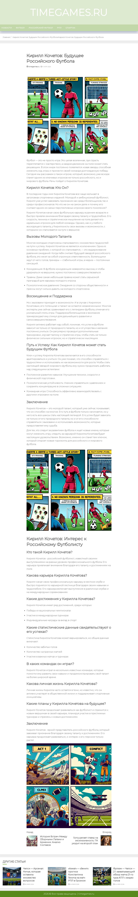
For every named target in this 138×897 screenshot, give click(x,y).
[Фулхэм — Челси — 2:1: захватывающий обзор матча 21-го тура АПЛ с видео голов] (102, 876)
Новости (6, 28)
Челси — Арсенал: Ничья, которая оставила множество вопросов (33, 874)
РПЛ (59, 28)
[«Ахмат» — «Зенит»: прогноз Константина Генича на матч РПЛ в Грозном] (57, 876)
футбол (20, 28)
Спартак (70, 28)
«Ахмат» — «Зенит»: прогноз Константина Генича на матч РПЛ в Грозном (78, 874)
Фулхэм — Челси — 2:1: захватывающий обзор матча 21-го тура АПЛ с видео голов (124, 874)
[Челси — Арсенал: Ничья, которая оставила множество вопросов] (12, 876)
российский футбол (41, 28)
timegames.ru (69, 12)
